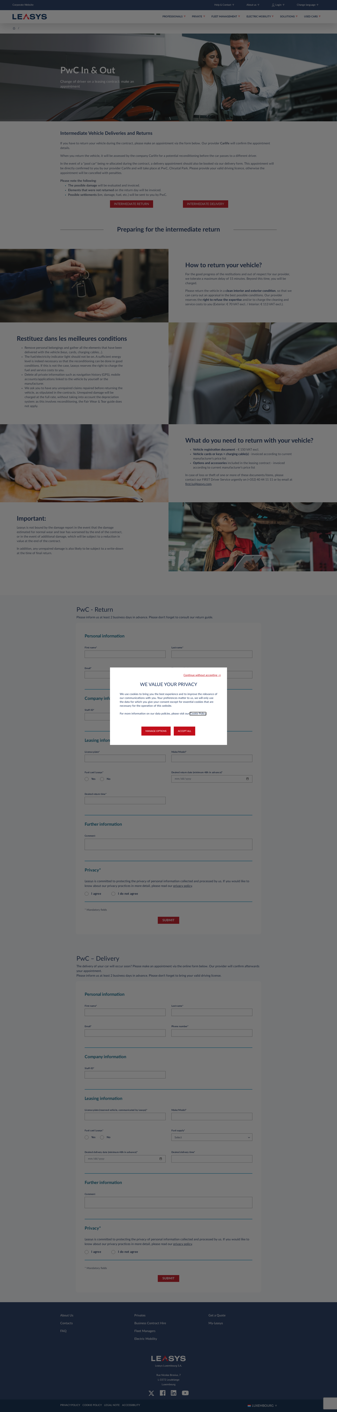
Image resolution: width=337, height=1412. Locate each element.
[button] (202, 675)
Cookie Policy (198, 713)
